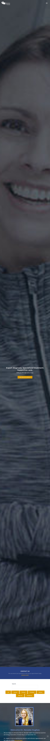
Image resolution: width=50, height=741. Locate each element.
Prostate (32, 692)
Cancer (15, 692)
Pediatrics (29, 695)
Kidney (40, 692)
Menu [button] (45, 3)
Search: (14, 684)
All (8, 692)
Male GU (20, 695)
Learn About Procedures (24, 377)
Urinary (23, 692)
